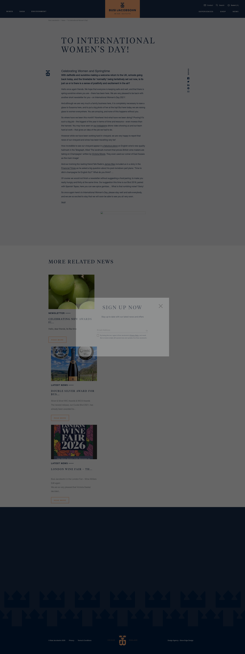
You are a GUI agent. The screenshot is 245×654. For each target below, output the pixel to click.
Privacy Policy (134, 335)
